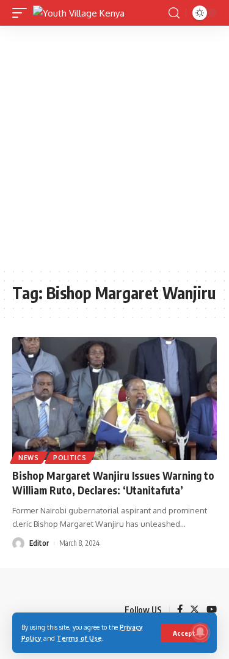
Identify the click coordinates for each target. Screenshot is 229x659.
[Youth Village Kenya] (79, 13)
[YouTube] (211, 610)
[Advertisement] (114, 146)
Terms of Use (79, 638)
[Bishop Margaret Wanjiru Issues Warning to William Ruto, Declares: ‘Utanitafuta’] (114, 398)
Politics (70, 457)
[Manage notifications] (200, 632)
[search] (174, 13)
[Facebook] (180, 610)
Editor (39, 543)
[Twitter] (194, 610)
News (28, 457)
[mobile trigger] (22, 13)
